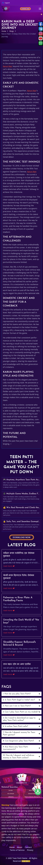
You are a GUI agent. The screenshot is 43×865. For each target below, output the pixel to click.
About (19, 847)
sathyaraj (10, 797)
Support (7, 3)
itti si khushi (11, 793)
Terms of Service (17, 850)
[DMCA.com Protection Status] (26, 861)
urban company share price (32, 797)
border (11, 790)
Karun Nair (7, 66)
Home (4, 31)
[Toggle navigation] (40, 8)
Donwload (25, 9)
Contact (28, 847)
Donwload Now (21, 537)
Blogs (12, 31)
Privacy (30, 850)
